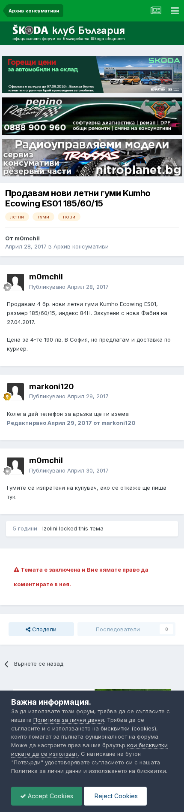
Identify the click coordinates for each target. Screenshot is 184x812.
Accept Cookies (49, 796)
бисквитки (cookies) (128, 728)
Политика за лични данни (68, 719)
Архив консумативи (81, 246)
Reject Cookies (115, 796)
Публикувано (69, 286)
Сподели (43, 629)
